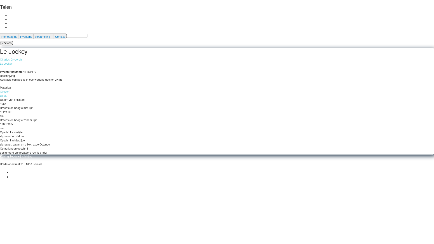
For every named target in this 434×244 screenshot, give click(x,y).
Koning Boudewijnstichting (16, 156)
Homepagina (9, 36)
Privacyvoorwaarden (23, 172)
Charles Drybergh (11, 59)
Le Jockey (6, 63)
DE (11, 23)
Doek (3, 95)
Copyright (16, 177)
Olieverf (4, 91)
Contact (60, 36)
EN (11, 27)
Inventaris (26, 36)
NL (11, 19)
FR (11, 15)
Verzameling (42, 36)
